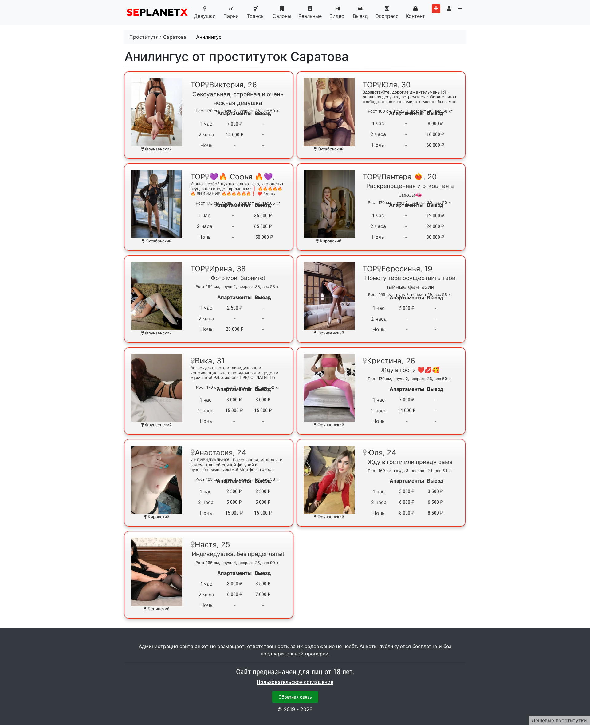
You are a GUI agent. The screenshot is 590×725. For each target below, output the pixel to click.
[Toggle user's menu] (448, 8)
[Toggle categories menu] (460, 8)
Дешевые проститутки (559, 720)
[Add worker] (436, 8)
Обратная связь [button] (295, 696)
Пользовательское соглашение (295, 682)
